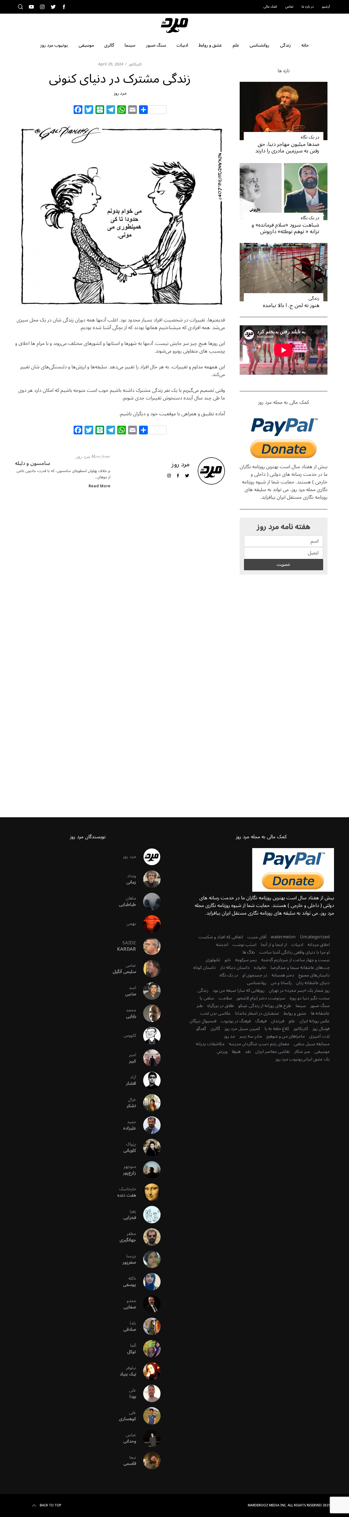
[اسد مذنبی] (148, 991)
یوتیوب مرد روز (288, 1059)
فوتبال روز (321, 1028)
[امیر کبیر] (148, 1058)
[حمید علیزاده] (148, 1125)
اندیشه (222, 944)
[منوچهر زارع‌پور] (148, 1170)
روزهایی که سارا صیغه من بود (238, 990)
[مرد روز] (148, 857)
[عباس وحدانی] (148, 1438)
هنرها (236, 1051)
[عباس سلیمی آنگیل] (148, 968)
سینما (301, 1005)
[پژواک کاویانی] (148, 1147)
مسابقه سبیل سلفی (312, 1044)
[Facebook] (78, 110)
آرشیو (326, 6)
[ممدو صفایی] (148, 1304)
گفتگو (201, 1028)
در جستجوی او (254, 975)
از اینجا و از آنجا (274, 944)
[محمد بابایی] (148, 1013)
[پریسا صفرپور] (148, 1259)
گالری (215, 1028)
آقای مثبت (256, 937)
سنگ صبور (320, 1005)
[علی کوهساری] (148, 1416)
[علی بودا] (148, 1393)
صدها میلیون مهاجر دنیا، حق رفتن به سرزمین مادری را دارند (287, 147)
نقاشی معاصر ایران (272, 1051)
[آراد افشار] (148, 1080)
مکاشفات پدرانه (210, 1044)
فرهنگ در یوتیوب (236, 1021)
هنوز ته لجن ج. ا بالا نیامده (291, 305)
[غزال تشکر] (148, 1103)
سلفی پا (207, 998)
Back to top (50, 1505)
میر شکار (302, 1051)
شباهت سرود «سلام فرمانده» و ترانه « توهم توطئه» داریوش (285, 228)
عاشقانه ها (320, 1013)
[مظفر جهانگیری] (148, 1237)
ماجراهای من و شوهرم (285, 1036)
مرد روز (120, 93)
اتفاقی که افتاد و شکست (220, 937)
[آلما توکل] (148, 1348)
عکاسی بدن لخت (215, 1013)
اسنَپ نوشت (244, 944)
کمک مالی (270, 6)
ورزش (222, 1051)
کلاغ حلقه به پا (276, 1028)
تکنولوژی (213, 960)
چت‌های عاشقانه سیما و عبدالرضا (300, 967)
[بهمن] (148, 924)
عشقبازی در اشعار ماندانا (257, 1013)
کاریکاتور (135, 64)
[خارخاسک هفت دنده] (148, 1192)
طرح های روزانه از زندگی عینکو (264, 1005)
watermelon (283, 937)
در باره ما (308, 6)
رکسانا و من (281, 982)
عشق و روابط (295, 1013)
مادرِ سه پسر (250, 1036)
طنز (200, 1005)
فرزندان (277, 1021)
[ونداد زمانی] (148, 879)
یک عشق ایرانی (316, 1059)
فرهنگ (261, 1021)
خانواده (260, 967)
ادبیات (297, 944)
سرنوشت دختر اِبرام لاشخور (260, 998)
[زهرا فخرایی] (148, 1214)
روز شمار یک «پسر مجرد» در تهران (299, 990)
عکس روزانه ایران (314, 1021)
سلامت (225, 998)
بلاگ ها (248, 952)
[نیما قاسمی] (148, 1460)
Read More (99, 486)
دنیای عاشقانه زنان (313, 982)
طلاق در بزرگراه (220, 1005)
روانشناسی (256, 982)
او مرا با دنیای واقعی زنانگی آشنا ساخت (294, 952)
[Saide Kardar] (148, 946)
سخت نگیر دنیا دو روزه (310, 998)
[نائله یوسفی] (148, 1281)
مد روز (229, 1036)
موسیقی (322, 1051)
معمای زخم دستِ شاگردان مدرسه (259, 1044)
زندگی (313, 298)
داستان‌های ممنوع (314, 975)
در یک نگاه (310, 137)
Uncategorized (315, 937)
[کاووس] (148, 1035)
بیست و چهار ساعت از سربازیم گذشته (295, 960)
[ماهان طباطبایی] (148, 901)
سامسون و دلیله (32, 463)
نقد (248, 1051)
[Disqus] (120, 581)
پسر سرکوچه (246, 960)
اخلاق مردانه (319, 944)
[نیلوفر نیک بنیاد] (148, 1371)
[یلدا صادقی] (148, 1326)
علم (292, 1021)
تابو (228, 960)
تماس (289, 6)
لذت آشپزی (319, 1036)
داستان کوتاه (204, 967)
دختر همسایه (283, 975)
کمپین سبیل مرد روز (242, 1028)
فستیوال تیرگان (202, 1021)
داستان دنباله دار (234, 967)
